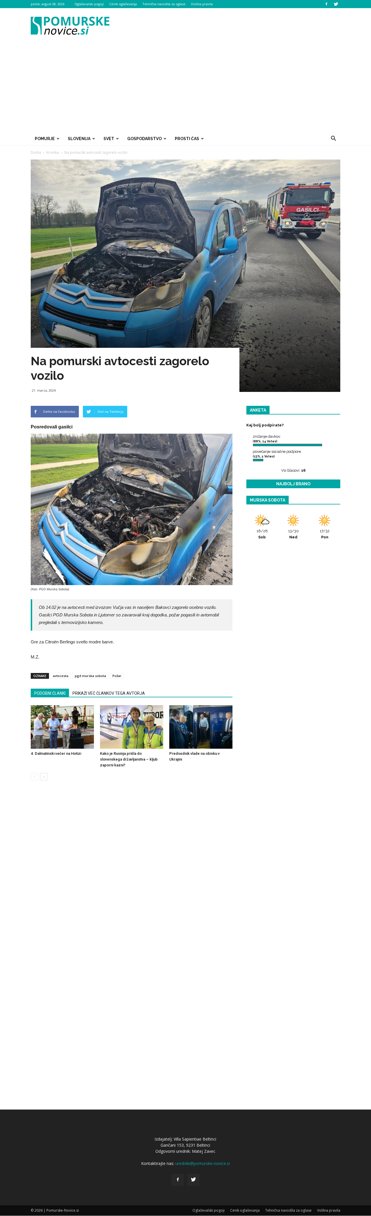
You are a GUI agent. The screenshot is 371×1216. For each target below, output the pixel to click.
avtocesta (60, 676)
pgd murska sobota (90, 676)
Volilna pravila (202, 4)
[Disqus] (131, 872)
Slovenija (79, 138)
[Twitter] (336, 4)
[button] (333, 139)
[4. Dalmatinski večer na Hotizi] (62, 727)
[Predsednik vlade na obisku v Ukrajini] (200, 727)
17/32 (325, 534)
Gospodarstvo (144, 138)
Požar (116, 676)
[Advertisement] (185, 88)
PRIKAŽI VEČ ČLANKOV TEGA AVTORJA (108, 693)
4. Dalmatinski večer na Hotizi (56, 753)
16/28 (262, 534)
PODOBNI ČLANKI (50, 693)
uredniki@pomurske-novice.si (202, 1163)
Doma (36, 152)
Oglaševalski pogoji (89, 4)
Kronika (52, 152)
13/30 (293, 534)
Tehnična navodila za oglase (164, 4)
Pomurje (45, 138)
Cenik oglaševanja (123, 4)
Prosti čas (187, 138)
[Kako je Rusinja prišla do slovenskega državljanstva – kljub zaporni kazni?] (131, 727)
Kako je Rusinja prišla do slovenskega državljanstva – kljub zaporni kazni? (129, 759)
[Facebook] (326, 4)
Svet (108, 138)
